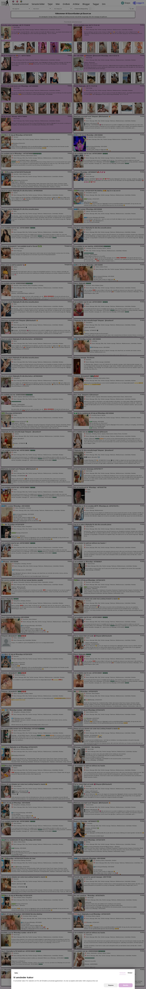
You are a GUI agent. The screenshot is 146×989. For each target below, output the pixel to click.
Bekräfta (125, 985)
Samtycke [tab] (123, 973)
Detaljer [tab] (130, 973)
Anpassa (110, 985)
